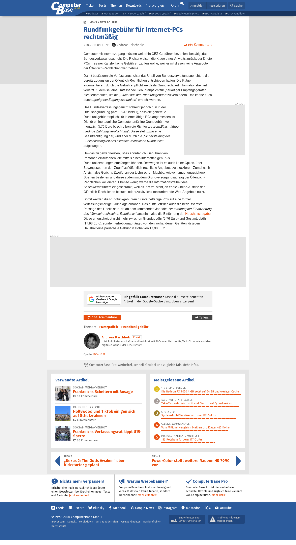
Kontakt (72, 521)
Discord (78, 508)
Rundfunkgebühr (136, 327)
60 (87, 440)
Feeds (60, 508)
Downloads (134, 5)
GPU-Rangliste (213, 13)
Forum (174, 5)
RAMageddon (111, 13)
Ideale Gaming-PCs (187, 13)
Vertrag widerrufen (107, 521)
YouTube (225, 508)
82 (87, 396)
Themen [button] (116, 5)
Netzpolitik (108, 22)
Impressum (58, 521)
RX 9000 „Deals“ (161, 13)
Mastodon (193, 508)
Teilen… (204, 317)
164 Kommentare (103, 317)
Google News (144, 508)
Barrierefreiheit (152, 521)
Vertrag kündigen (130, 521)
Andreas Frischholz (116, 337)
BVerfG (97, 354)
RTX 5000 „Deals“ (135, 13)
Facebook (119, 508)
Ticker (90, 5)
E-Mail (137, 337)
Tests (103, 5)
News (93, 22)
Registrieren (217, 5)
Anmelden (197, 5)
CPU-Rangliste (236, 13)
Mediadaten (86, 521)
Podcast (93, 13)
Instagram (169, 508)
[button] (236, 5)
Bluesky (98, 508)
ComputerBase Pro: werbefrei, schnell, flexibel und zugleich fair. (143, 365)
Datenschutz (58, 526)
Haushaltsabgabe (198, 213)
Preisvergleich (156, 5)
